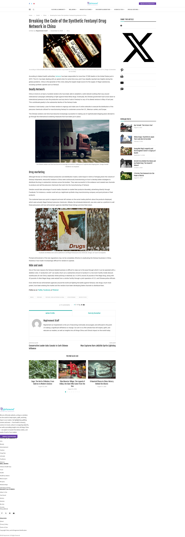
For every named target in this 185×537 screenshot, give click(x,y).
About (2, 521)
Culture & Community (58, 9)
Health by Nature (5, 475)
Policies (3, 518)
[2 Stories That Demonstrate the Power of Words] (126, 176)
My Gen (2, 504)
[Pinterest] (34, 3)
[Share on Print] (121, 77)
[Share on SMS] (122, 90)
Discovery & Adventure (103, 9)
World (38, 15)
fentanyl (58, 76)
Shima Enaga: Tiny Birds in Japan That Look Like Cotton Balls (144, 138)
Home (30, 15)
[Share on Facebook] (121, 26)
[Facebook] (29, 3)
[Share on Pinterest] (122, 71)
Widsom (2, 462)
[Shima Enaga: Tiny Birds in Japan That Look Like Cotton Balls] (126, 140)
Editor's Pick (3, 492)
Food (1, 469)
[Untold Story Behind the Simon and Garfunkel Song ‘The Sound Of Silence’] (126, 164)
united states (83, 297)
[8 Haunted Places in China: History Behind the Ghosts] (102, 369)
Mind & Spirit (3, 478)
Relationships (4, 484)
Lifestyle (2, 456)
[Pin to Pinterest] (81, 305)
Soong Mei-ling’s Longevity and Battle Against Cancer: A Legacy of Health (145, 151)
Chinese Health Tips (5, 466)
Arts (1, 441)
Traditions (3, 459)
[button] (31, 376)
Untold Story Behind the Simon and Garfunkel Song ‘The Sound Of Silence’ (145, 163)
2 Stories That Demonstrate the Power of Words (144, 174)
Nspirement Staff (42, 31)
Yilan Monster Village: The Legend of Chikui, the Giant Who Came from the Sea (72, 383)
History (2, 498)
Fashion (2, 450)
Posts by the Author (94, 313)
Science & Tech (119, 9)
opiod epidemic (71, 297)
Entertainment (4, 447)
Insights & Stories (86, 9)
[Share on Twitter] (79, 305)
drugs (32, 297)
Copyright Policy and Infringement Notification (13, 530)
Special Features (133, 9)
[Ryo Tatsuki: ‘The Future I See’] (126, 128)
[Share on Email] (122, 84)
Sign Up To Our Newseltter (147, 3)
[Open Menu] (30, 9)
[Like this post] (76, 305)
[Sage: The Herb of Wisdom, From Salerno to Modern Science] (43, 369)
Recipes (2, 481)
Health (2, 472)
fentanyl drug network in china (54, 297)
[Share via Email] (84, 305)
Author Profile (50, 313)
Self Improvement (5, 487)
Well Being (72, 9)
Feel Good (3, 495)
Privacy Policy (4, 524)
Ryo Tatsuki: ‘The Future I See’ (143, 125)
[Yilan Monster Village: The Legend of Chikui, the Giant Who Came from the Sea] (72, 369)
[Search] (33, 9)
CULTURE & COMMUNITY (8, 438)
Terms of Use (4, 527)
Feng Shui (3, 453)
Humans (2, 501)
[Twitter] (31, 3)
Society (2, 507)
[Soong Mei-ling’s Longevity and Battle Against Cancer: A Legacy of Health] (126, 151)
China (44, 15)
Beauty (2, 444)
